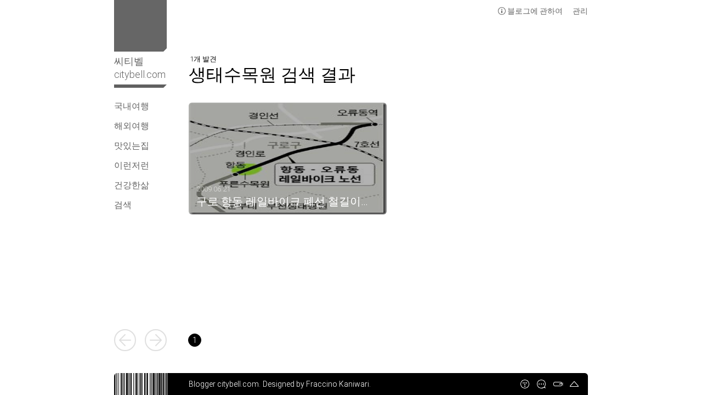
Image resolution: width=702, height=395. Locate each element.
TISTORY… (525, 384)
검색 (123, 205)
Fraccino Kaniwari (337, 384)
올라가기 (574, 384)
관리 (580, 11)
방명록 (541, 384)
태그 (558, 384)
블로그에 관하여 (535, 11)
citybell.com (238, 384)
